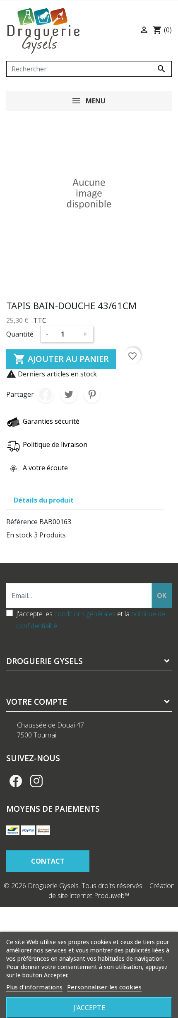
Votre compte (36, 701)
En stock (19, 535)
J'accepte (89, 1007)
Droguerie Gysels (44, 660)
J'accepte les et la (90, 619)
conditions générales (84, 613)
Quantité (20, 334)
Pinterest (92, 394)
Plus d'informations (34, 987)
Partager (45, 394)
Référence (22, 521)
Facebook (16, 781)
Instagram (36, 781)
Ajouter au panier (61, 359)
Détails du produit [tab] (44, 500)
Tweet (68, 394)
